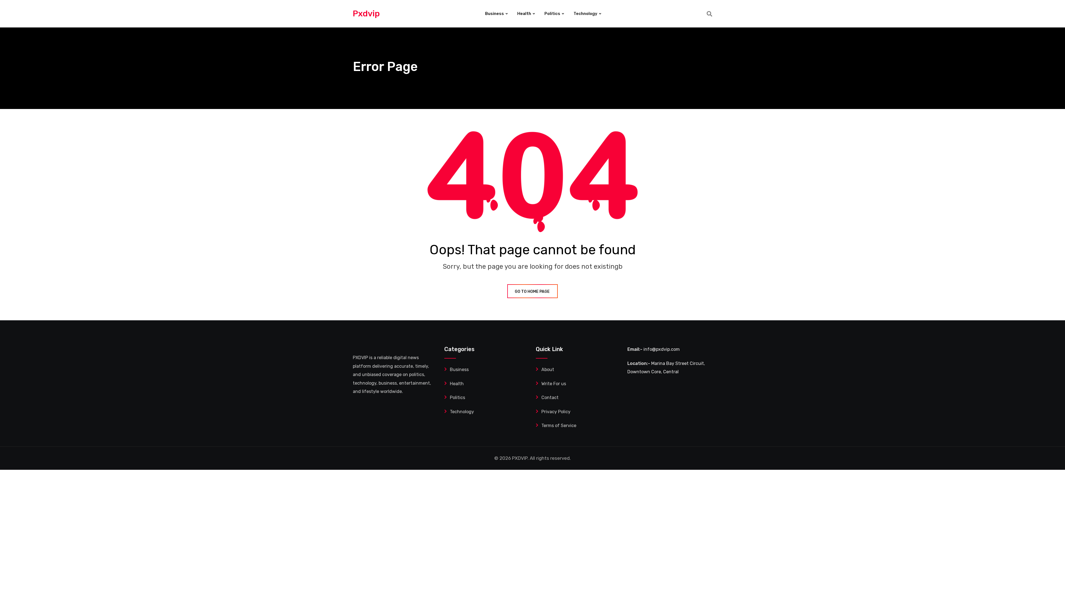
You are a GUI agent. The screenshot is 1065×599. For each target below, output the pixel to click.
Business (494, 13)
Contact (550, 397)
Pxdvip (366, 14)
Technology (585, 13)
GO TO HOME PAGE (532, 291)
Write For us (553, 383)
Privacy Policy (555, 411)
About (547, 369)
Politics (552, 13)
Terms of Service (558, 425)
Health (524, 13)
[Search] (709, 14)
